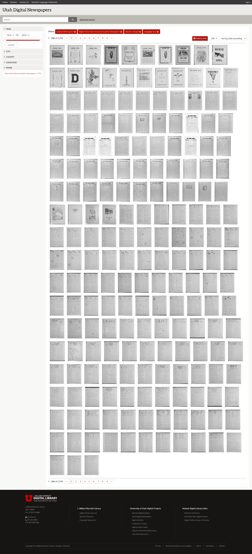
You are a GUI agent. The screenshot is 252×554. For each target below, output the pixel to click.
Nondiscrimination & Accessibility (178, 546)
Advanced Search (87, 19)
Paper (9, 67)
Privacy (158, 546)
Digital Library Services (88, 513)
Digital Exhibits (137, 520)
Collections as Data (139, 523)
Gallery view (200, 38)
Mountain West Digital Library (196, 516)
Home (5, 2)
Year (8, 29)
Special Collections (87, 516)
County (10, 57)
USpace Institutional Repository (144, 530)
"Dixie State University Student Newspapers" (99, 32)
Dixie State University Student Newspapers (20, 73)
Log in (248, 2)
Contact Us (24, 2)
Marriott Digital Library (141, 513)
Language (11, 62)
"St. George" (132, 32)
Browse (13, 2)
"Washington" (65, 32)
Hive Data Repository (140, 534)
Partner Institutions (192, 513)
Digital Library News (140, 527)
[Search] (72, 19)
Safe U (198, 546)
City (8, 51)
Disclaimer (210, 546)
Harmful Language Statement (44, 2)
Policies (222, 546)
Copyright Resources (88, 520)
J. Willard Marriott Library (35, 507)
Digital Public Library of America (196, 520)
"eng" (150, 32)
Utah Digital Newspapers (141, 516)
